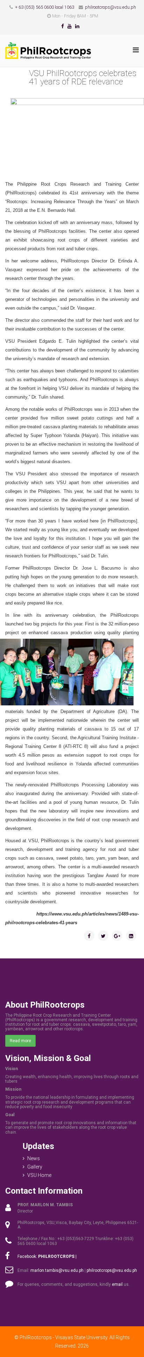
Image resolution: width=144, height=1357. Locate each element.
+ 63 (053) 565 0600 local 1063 (44, 7)
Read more (20, 1040)
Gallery (34, 1167)
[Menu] (136, 50)
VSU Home (39, 1175)
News (33, 1158)
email (117, 1284)
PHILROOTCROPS (56, 1256)
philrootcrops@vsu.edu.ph (110, 7)
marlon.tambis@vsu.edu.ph (57, 1270)
